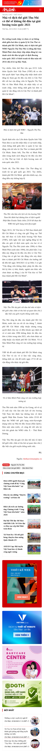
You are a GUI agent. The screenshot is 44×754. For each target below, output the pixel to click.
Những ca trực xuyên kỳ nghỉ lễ (16, 718)
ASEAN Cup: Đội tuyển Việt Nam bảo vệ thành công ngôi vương (13, 549)
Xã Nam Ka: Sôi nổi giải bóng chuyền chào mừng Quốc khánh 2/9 (13, 537)
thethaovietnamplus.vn (32, 459)
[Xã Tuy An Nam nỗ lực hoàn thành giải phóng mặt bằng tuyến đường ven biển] (34, 732)
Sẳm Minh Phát (27, 468)
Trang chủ (7, 15)
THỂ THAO (18, 15)
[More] (31, 33)
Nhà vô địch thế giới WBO (11, 468)
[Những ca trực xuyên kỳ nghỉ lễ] (34, 721)
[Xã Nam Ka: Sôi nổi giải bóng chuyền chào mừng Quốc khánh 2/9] (34, 538)
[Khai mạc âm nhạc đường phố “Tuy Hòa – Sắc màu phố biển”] (34, 743)
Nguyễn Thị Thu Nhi (17, 465)
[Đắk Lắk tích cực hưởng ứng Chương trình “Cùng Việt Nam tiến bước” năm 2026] (34, 510)
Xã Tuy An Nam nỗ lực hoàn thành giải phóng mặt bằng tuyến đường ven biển (16, 731)
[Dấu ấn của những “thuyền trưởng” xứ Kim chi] (34, 498)
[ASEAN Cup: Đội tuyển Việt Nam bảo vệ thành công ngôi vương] (34, 549)
